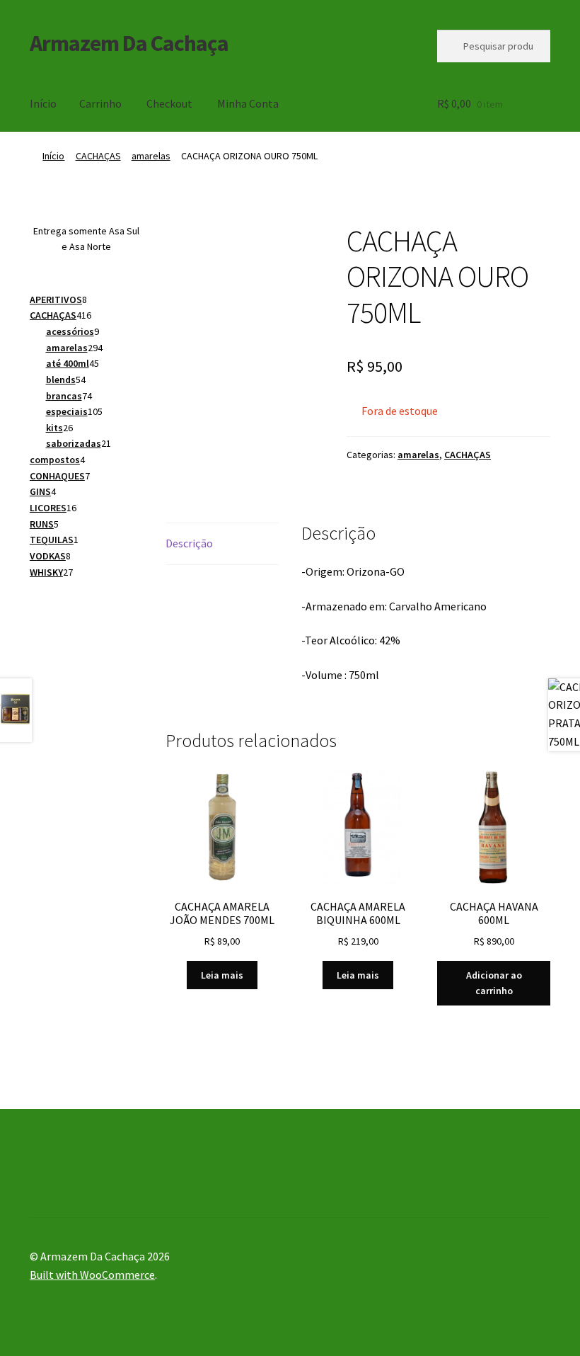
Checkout (169, 103)
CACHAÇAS (98, 155)
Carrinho (100, 103)
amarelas (151, 155)
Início (43, 103)
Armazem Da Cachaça (129, 43)
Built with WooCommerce (92, 1274)
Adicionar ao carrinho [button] (494, 983)
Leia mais (222, 975)
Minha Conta (248, 103)
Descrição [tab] (189, 543)
